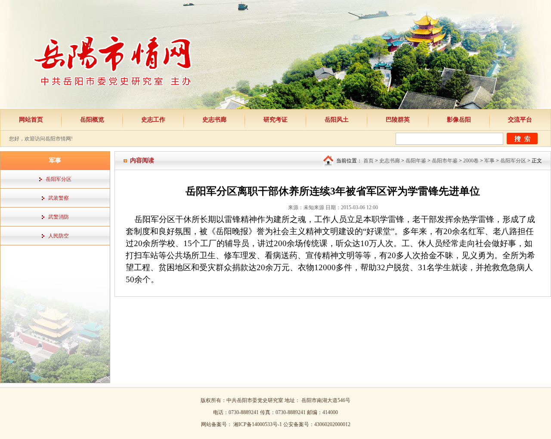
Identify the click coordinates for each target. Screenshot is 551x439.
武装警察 (58, 198)
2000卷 (471, 161)
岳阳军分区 (58, 179)
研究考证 (275, 119)
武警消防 (58, 217)
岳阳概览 (92, 119)
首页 (368, 161)
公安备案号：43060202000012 (316, 424)
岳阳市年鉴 (445, 161)
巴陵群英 (398, 119)
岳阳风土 (337, 119)
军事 (489, 161)
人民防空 (58, 236)
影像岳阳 (459, 119)
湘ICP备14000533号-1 (258, 424)
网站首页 (31, 119)
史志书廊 (214, 119)
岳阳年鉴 (416, 161)
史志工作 (153, 119)
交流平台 (520, 119)
